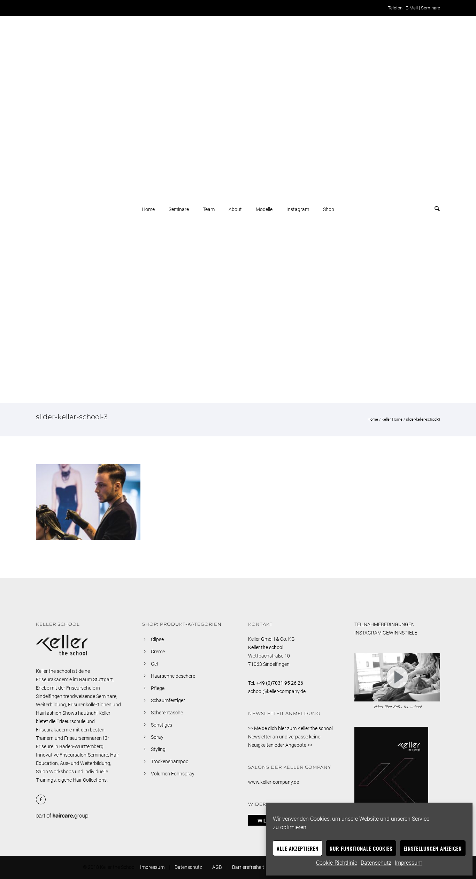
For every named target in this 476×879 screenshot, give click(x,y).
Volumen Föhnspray (172, 773)
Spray (157, 737)
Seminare (430, 7)
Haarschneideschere (173, 676)
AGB (217, 867)
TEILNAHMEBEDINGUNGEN (384, 624)
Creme (158, 651)
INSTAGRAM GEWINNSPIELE (385, 633)
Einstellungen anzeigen (433, 848)
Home (148, 209)
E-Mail (412, 7)
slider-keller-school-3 (423, 419)
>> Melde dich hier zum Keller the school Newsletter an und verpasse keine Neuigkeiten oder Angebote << (290, 737)
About (235, 209)
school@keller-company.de (277, 691)
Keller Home (392, 419)
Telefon (395, 7)
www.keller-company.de (273, 782)
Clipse (157, 639)
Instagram (297, 209)
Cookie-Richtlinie (336, 862)
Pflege (157, 688)
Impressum (408, 862)
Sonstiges (161, 725)
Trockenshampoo (170, 761)
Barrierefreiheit (248, 867)
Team (209, 209)
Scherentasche (167, 712)
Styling (158, 749)
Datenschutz (376, 862)
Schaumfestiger (168, 700)
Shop (328, 209)
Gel (154, 664)
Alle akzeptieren (297, 848)
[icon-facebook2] (42, 799)
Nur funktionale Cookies (361, 848)
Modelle (264, 209)
